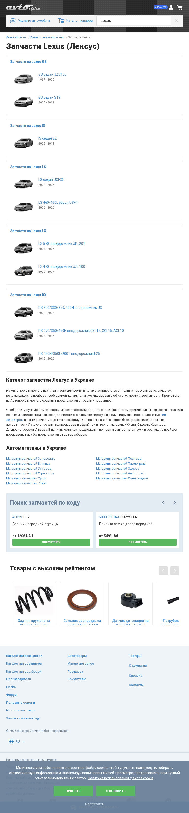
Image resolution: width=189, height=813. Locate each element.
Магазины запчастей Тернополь (30, 473)
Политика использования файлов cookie (120, 778)
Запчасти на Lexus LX (28, 231)
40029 (21, 517)
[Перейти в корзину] (180, 7)
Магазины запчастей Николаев (119, 473)
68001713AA (118, 517)
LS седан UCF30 (51, 180)
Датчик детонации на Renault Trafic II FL (130, 623)
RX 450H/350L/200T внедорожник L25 (69, 354)
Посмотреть (51, 542)
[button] (161, 7)
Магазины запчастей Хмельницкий (122, 478)
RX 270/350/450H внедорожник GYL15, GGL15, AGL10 (81, 331)
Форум (11, 695)
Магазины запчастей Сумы (26, 478)
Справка (135, 675)
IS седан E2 (47, 138)
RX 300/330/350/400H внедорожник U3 (70, 308)
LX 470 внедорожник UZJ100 (61, 267)
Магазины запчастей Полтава (118, 458)
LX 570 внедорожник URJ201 (61, 244)
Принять (73, 791)
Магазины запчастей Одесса (117, 468)
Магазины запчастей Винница (28, 463)
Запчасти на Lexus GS (28, 62)
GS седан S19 (49, 97)
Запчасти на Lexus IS (27, 126)
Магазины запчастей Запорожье (30, 458)
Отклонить (116, 791)
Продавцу (75, 671)
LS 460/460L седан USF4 (58, 202)
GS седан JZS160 (52, 74)
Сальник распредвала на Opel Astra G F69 (82, 623)
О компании (138, 665)
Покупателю (76, 679)
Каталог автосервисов (24, 663)
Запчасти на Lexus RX (28, 295)
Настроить (94, 804)
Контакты (136, 685)
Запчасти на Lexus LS (28, 167)
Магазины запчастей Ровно (26, 483)
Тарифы (135, 656)
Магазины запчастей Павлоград (120, 463)
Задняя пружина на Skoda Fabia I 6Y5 (34, 623)
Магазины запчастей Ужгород (28, 468)
